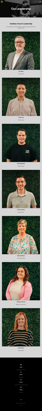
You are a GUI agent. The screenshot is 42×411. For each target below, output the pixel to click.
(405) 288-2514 (21, 377)
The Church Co (21, 405)
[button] (40, 2)
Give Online (21, 392)
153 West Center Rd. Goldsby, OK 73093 (21, 384)
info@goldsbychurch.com (21, 369)
